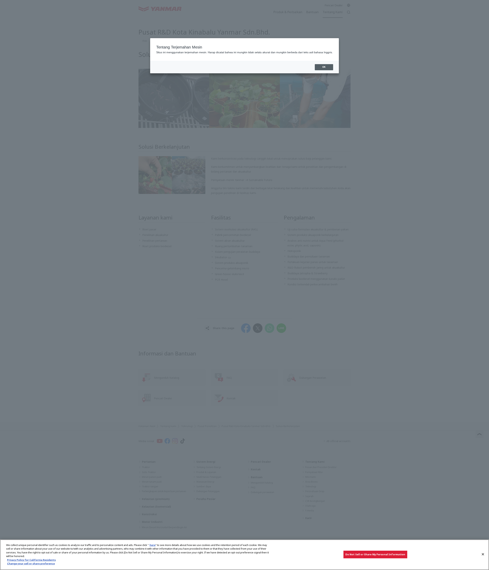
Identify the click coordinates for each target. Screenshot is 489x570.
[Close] (483, 554)
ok (324, 67)
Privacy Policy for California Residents (31, 560)
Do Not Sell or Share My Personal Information (375, 554)
